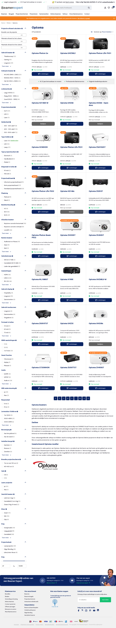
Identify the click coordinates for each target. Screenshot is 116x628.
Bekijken (43, 124)
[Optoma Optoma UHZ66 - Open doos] (100, 93)
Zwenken (8, 451)
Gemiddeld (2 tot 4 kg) (12, 501)
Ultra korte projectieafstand (14, 182)
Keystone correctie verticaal (14, 227)
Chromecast (8, 359)
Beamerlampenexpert (62, 624)
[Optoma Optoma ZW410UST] (100, 138)
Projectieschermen (22, 14)
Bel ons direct (51, 583)
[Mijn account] (105, 8)
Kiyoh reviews (69, 2)
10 (80, 398)
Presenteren (34, 14)
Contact (87, 14)
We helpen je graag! (83, 18)
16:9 (6, 212)
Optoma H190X (66, 279)
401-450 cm (9, 466)
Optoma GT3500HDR (40, 367)
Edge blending (28, 612)
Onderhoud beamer (30, 610)
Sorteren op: (98, 32)
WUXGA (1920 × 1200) (12, 78)
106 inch (7, 174)
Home (3, 23)
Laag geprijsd (9, 531)
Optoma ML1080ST (40, 279)
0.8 (6, 475)
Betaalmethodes (50, 624)
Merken (9, 23)
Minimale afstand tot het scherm (11, 38)
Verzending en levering (11, 599)
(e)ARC (7, 374)
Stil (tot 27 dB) (9, 260)
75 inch (7, 332)
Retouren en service (10, 609)
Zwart (7, 513)
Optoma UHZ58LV (68, 53)
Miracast (7, 365)
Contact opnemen (10, 604)
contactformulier (107, 2)
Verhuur (65, 14)
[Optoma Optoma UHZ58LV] (71, 44)
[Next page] (88, 398)
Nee (6, 395)
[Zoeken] (88, 8)
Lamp (7, 147)
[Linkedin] (98, 611)
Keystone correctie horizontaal (15, 223)
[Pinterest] (90, 611)
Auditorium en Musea (12, 241)
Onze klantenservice (76, 14)
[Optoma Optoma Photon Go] (43, 44)
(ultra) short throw (10, 552)
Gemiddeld (9, 534)
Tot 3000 (8, 415)
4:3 (6, 208)
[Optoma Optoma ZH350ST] (71, 226)
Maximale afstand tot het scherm (11, 45)
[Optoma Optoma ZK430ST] (100, 226)
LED (6, 114)
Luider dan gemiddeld (12, 266)
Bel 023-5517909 (89, 2)
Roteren (7, 448)
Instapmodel (9, 528)
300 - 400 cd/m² (10, 126)
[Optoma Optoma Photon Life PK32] (43, 182)
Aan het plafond (10, 433)
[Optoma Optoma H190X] (71, 270)
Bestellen (7, 594)
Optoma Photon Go (40, 53)
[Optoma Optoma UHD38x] (100, 314)
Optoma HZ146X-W (40, 103)
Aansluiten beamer (29, 615)
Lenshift (8, 230)
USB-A (7, 278)
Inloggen (16, 624)
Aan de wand (9, 437)
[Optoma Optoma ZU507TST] (71, 358)
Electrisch (8, 155)
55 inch (7, 326)
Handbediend (9, 159)
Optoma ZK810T (96, 191)
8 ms (6, 407)
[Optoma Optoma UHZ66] (71, 93)
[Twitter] (82, 611)
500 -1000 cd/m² (10, 132)
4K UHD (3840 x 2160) (12, 74)
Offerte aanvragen (10, 606)
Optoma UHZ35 (66, 323)
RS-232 (8, 281)
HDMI (7, 274)
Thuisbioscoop (10, 56)
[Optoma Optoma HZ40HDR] (43, 138)
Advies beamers (55, 14)
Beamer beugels (28, 596)
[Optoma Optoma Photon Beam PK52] (43, 226)
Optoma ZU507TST (68, 367)
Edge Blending (10, 549)
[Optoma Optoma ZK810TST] (43, 314)
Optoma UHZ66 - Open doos (98, 104)
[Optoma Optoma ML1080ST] (43, 270)
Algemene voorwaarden (27, 624)
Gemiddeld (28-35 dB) (12, 263)
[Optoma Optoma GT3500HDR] (43, 358)
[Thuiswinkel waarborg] (83, 621)
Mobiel (7, 162)
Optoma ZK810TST (40, 323)
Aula (6, 245)
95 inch (7, 170)
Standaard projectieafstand (14, 188)
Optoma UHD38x (96, 323)
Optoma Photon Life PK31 (71, 147)
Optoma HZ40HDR (40, 147)
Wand (7, 200)
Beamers (4, 14)
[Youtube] (94, 611)
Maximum (22, 566)
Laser (7, 117)
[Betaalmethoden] (30, 621)
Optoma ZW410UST (97, 147)
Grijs (6, 519)
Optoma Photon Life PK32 (43, 191)
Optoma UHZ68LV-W (97, 279)
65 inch (7, 329)
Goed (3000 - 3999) (12, 99)
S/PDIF (7, 377)
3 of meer (8, 351)
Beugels (11, 14)
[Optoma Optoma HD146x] (71, 182)
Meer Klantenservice (10, 611)
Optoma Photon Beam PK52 (41, 236)
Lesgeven (8, 63)
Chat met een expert (82, 583)
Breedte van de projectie (9, 32)
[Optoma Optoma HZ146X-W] (43, 93)
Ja (6, 392)
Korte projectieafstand (12, 185)
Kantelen (8, 445)
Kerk (6, 248)
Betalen (7, 596)
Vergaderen (8, 317)
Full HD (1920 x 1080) (12, 81)
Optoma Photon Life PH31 (100, 53)
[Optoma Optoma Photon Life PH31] (100, 44)
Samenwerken (44, 14)
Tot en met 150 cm (11, 463)
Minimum (5, 566)
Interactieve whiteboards (31, 601)
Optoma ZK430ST (96, 235)
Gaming (8, 59)
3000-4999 (9, 418)
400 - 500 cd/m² (10, 129)
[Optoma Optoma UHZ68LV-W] (100, 270)
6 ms (6, 403)
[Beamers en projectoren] (12, 7)
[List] (92, 32)
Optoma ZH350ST (67, 235)
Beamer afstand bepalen (31, 607)
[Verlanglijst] (109, 8)
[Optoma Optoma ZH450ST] (100, 358)
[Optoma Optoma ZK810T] (100, 182)
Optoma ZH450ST (96, 367)
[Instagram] (86, 611)
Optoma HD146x (67, 191)
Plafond (7, 197)
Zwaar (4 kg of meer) (11, 504)
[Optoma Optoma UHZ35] (71, 314)
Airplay (7, 362)
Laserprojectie (10, 546)
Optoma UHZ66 (66, 103)
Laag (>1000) (9, 93)
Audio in (8, 380)
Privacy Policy (40, 624)
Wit (6, 516)
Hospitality (8, 293)
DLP (7, 111)
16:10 (7, 215)
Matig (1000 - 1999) (11, 96)
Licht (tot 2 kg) (9, 498)
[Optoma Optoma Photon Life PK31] (71, 138)
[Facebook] (78, 611)
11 (84, 398)
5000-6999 (9, 422)
